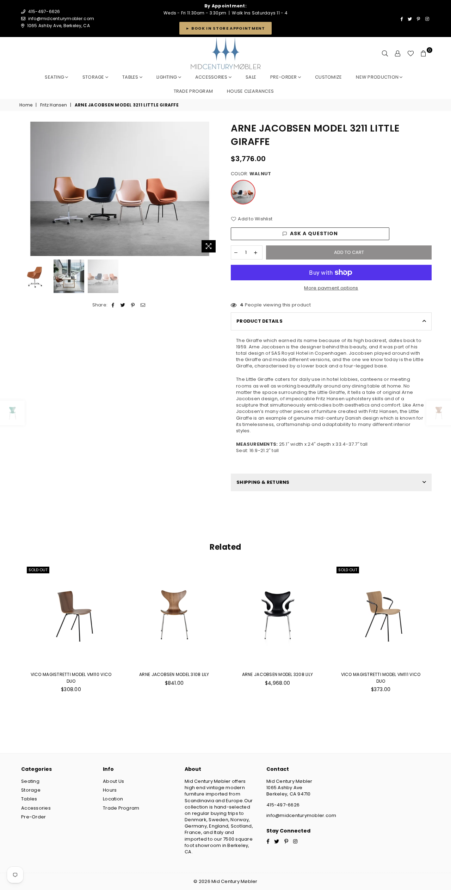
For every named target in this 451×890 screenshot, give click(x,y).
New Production (378, 77)
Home (25, 105)
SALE (251, 77)
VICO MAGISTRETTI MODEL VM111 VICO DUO (381, 677)
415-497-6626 (282, 804)
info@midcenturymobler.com (61, 19)
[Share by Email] (143, 305)
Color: (251, 174)
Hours (110, 790)
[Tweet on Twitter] (123, 305)
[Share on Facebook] (113, 305)
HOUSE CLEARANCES (250, 91)
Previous (25, 189)
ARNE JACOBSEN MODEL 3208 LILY (277, 674)
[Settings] (397, 53)
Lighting (167, 77)
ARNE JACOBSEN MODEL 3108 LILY (174, 674)
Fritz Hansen (53, 105)
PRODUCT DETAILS (259, 321)
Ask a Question (314, 233)
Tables (131, 77)
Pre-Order (33, 816)
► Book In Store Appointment (225, 28)
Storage (93, 77)
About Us (113, 781)
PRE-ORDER (284, 77)
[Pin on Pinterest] (133, 305)
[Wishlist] (410, 53)
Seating (55, 77)
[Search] (385, 53)
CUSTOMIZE (328, 77)
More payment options (331, 288)
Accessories (212, 77)
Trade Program (121, 808)
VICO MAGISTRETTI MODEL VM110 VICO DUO (71, 677)
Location (113, 798)
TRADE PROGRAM (193, 91)
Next (214, 189)
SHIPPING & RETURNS (263, 482)
